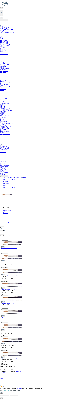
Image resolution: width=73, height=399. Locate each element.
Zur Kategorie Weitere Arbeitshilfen (6, 142)
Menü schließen (4, 20)
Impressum (4, 382)
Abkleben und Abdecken (7, 210)
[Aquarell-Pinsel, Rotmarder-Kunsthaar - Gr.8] (11, 328)
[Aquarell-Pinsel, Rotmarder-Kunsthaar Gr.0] (11, 342)
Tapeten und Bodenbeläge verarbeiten (9, 212)
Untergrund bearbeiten (6, 211)
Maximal (5, 237)
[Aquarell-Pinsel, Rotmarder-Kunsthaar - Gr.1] (11, 245)
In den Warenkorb (4, 253)
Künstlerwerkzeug (8, 215)
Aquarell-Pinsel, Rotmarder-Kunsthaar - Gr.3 (9, 275)
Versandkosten (19, 388)
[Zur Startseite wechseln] (4, 6)
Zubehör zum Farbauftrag (9, 220)
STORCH (5, 232)
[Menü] (1, 8)
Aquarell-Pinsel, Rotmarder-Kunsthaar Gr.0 (8, 344)
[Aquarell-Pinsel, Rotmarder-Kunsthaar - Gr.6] (11, 314)
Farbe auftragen (5, 213)
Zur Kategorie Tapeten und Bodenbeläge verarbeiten (9, 86)
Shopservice (2, 372)
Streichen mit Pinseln (8, 214)
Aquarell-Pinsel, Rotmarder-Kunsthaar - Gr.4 (9, 289)
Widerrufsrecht (5, 375)
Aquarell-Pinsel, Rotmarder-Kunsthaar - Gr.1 (9, 248)
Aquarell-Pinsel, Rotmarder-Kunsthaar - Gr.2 (9, 261)
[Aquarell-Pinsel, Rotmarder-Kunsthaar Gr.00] (11, 355)
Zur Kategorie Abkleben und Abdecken (7, 32)
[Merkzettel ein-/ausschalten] (3, 247)
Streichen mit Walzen (8, 219)
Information (2, 378)
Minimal (5, 235)
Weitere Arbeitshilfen (6, 222)
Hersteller (2, 230)
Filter (3, 226)
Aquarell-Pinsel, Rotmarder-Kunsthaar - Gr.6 (9, 317)
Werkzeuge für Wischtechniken (12, 218)
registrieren (4, 23)
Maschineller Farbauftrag (9, 221)
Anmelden (2, 22)
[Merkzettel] (1, 16)
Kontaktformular (17, 371)
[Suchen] (1, 11)
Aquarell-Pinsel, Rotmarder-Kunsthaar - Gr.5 (9, 303)
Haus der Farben (6, 390)
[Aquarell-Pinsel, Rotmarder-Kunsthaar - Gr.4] (11, 286)
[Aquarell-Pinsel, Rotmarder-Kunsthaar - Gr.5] (11, 300)
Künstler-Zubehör (10, 217)
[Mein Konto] (1, 18)
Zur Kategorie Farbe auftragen (5, 115)
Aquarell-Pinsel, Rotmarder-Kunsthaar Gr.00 (9, 358)
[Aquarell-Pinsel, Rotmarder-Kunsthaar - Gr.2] (11, 259)
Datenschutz (5, 381)
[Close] (1, 398)
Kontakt (4, 376)
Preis (2, 234)
